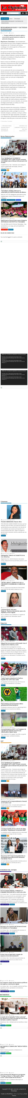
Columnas (3, 535)
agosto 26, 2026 (4, 888)
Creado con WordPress (7, 1094)
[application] (14, 361)
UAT (8, 170)
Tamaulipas (9, 121)
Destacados (4, 121)
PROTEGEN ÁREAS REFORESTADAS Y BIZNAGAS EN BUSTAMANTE (6, 128)
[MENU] (26, 13)
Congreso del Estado (5, 904)
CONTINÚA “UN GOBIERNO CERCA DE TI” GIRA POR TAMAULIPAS (21, 128)
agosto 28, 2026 (5, 519)
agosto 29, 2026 (5, 156)
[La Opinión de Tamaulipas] (14, 10)
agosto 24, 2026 (4, 924)
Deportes (3, 658)
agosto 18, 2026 (4, 980)
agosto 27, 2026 (5, 580)
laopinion (12, 33)
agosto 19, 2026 (4, 952)
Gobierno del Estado (11, 199)
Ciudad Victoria (4, 229)
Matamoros (8, 1025)
